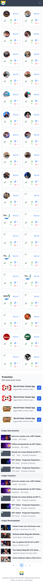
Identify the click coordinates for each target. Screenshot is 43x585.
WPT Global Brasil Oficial (30, 578)
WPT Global (22, 439)
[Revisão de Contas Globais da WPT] (6, 453)
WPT (13, 455)
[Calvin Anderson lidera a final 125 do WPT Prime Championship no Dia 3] (6, 559)
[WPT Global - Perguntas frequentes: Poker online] (6, 461)
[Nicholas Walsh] (6, 535)
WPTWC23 (16, 529)
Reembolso (15, 447)
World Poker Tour (26, 529)
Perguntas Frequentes (29, 455)
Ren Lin (15, 545)
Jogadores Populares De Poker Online (25, 553)
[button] (17, 565)
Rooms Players (17, 537)
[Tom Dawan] (6, 551)
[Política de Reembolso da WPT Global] (6, 445)
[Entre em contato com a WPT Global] (6, 437)
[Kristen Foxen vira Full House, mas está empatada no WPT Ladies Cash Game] (6, 527)
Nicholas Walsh (28, 537)
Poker (18, 455)
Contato (14, 439)
